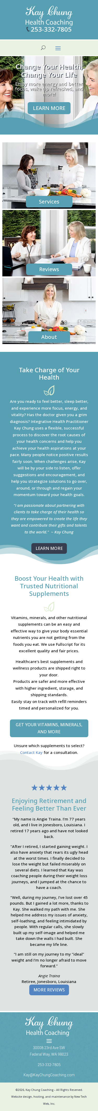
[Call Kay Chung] (28, 29)
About (49, 336)
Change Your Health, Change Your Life (49, 70)
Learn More (49, 108)
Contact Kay (31, 752)
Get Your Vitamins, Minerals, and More (49, 728)
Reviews (49, 269)
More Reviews (49, 990)
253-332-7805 (51, 29)
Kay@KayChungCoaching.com (49, 1075)
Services (49, 201)
